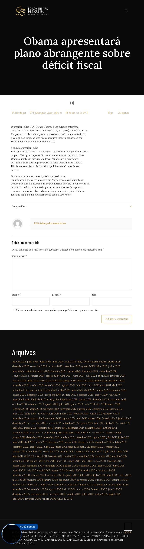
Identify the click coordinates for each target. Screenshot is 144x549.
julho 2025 (101, 366)
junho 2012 (61, 447)
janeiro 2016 (124, 418)
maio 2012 (73, 447)
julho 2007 (34, 485)
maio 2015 (124, 423)
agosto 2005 (74, 494)
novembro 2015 (38, 423)
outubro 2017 (84, 409)
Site (94, 295)
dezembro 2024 (90, 371)
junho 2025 (114, 366)
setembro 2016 (53, 418)
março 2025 (43, 371)
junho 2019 (18, 400)
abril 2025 (30, 371)
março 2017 (66, 414)
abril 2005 (18, 499)
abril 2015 (17, 428)
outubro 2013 (67, 437)
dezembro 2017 (51, 409)
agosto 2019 (101, 395)
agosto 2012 (36, 447)
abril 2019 (42, 400)
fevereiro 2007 (102, 485)
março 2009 (58, 470)
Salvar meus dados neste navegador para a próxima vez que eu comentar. (57, 310)
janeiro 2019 (84, 400)
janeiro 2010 (19, 466)
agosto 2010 (36, 461)
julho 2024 (66, 376)
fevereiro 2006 (99, 489)
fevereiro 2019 (69, 400)
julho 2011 (110, 452)
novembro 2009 (53, 466)
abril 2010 (86, 461)
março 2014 (98, 433)
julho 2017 (17, 414)
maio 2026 (58, 362)
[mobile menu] (114, 10)
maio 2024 (91, 376)
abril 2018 (101, 404)
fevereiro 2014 (113, 433)
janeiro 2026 (114, 362)
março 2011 (41, 456)
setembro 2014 (20, 433)
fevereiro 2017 (81, 414)
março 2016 (94, 418)
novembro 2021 (20, 385)
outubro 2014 (110, 428)
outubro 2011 (67, 452)
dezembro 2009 (35, 466)
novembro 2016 (20, 418)
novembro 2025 (38, 366)
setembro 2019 (85, 395)
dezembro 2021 (116, 381)
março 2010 (99, 461)
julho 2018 (64, 404)
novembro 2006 (21, 489)
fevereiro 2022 (85, 381)
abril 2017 (54, 414)
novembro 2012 (103, 442)
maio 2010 (74, 461)
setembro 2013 (83, 437)
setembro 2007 (120, 480)
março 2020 (103, 390)
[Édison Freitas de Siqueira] (31, 10)
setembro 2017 (100, 409)
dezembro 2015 (20, 423)
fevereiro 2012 (112, 447)
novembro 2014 (93, 428)
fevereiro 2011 (55, 456)
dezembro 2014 (76, 428)
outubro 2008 (38, 475)
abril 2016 (82, 418)
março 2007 (86, 485)
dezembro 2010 (85, 456)
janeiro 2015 (60, 428)
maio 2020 (77, 390)
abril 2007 (72, 485)
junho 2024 (79, 376)
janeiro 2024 (19, 381)
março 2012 (97, 447)
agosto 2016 (69, 418)
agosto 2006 (56, 489)
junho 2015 (112, 423)
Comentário (19, 256)
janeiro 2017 (96, 414)
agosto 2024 (52, 376)
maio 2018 (89, 404)
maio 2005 (114, 494)
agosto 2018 (51, 404)
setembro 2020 (20, 390)
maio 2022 (45, 381)
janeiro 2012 (18, 452)
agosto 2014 (36, 433)
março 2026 (83, 362)
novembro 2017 (68, 409)
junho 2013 (123, 437)
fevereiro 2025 (58, 371)
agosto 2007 (19, 485)
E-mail (56, 295)
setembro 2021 (53, 385)
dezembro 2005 (21, 494)
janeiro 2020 (19, 395)
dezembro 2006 (119, 485)
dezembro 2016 (111, 414)
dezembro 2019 (35, 395)
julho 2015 (99, 423)
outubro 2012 (120, 442)
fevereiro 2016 (109, 418)
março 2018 (114, 404)
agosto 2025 (88, 366)
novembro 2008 (21, 475)
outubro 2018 (19, 404)
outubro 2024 (19, 376)
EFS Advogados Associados (44, 113)
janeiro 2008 (51, 480)
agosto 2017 (115, 409)
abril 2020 (90, 390)
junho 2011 (122, 452)
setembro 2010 (20, 461)
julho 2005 (88, 494)
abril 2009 (44, 470)
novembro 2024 (107, 371)
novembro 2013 (52, 437)
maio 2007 (60, 485)
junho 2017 (30, 414)
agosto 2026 (19, 362)
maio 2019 (30, 400)
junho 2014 (62, 433)
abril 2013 (29, 442)
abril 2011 (29, 456)
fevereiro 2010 (114, 461)
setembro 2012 (20, 447)
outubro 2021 (37, 385)
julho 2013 (111, 437)
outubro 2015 (54, 423)
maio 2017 (42, 414)
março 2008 (19, 480)
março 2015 (30, 428)
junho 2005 (101, 494)
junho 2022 (33, 381)
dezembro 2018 (101, 400)
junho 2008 (99, 475)
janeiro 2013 (70, 442)
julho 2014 (49, 433)
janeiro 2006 (115, 489)
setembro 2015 (71, 423)
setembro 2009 (87, 466)
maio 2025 (18, 371)
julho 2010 (49, 461)
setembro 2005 (57, 494)
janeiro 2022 (100, 381)
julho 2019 (114, 395)
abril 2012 (85, 447)
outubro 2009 (70, 466)
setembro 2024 (36, 376)
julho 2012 (49, 447)
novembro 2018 (118, 400)
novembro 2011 (51, 452)
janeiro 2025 (74, 371)
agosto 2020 (37, 390)
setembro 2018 (36, 404)
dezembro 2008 (106, 470)
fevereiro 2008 (35, 480)
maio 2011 (17, 456)
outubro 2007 (102, 480)
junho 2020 (64, 390)
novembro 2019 (53, 395)
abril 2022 (57, 381)
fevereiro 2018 (20, 409)
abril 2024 (103, 376)
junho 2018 (77, 404)
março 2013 (41, 442)
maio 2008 (112, 475)
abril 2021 (117, 385)
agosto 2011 (97, 452)
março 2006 (83, 489)
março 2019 (55, 400)
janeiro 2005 (49, 499)
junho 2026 (45, 362)
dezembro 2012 (86, 442)
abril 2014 (86, 433)
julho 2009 (119, 466)
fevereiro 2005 (33, 499)
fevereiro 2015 (45, 428)
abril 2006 (70, 489)
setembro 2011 (82, 452)
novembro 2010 (103, 456)
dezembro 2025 (20, 366)
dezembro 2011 (34, 452)
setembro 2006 (39, 489)
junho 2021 (93, 385)
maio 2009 (32, 470)
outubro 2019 (69, 395)
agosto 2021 (68, 385)
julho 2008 (86, 475)
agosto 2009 (104, 466)
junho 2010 (62, 461)
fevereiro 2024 (118, 376)
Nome (16, 295)
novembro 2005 (39, 494)
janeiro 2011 (70, 456)
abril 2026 (70, 362)
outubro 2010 (119, 456)
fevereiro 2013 (55, 442)
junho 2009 (18, 470)
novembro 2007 (85, 480)
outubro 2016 (37, 418)
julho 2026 (32, 362)
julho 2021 (81, 385)
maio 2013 (17, 442)
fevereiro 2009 (74, 470)
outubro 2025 (55, 366)
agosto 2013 (98, 437)
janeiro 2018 (35, 409)
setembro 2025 (72, 366)
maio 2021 (105, 385)
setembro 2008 (55, 475)
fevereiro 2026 (98, 362)
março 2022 (70, 381)
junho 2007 (47, 485)
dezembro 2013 (34, 437)
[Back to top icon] (128, 527)
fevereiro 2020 (119, 390)
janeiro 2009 (90, 470)
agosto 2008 (72, 475)
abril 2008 (125, 475)
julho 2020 (51, 390)
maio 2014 (74, 433)
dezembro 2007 (67, 480)
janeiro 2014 (18, 437)
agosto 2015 (86, 423)
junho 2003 (63, 499)
